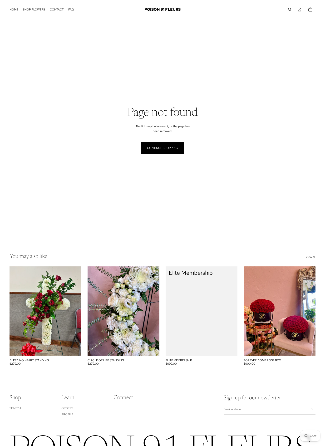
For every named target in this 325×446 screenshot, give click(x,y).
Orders (67, 408)
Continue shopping (162, 148)
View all (310, 257)
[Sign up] (311, 409)
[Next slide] (152, 311)
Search (15, 408)
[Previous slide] (95, 311)
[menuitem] (14, 9)
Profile (67, 414)
